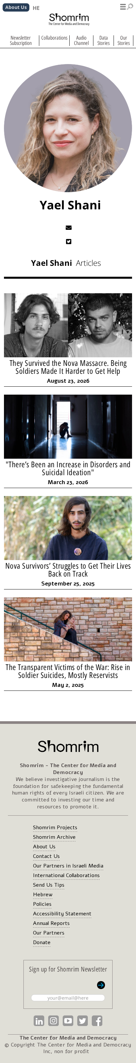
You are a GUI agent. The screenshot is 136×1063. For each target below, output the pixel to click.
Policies (42, 904)
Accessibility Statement (62, 913)
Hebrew (42, 894)
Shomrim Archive (54, 837)
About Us (44, 846)
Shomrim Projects (55, 827)
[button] (126, 6)
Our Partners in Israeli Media (68, 865)
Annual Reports (51, 923)
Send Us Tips (48, 885)
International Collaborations (66, 875)
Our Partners (48, 933)
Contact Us (46, 856)
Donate (42, 942)
